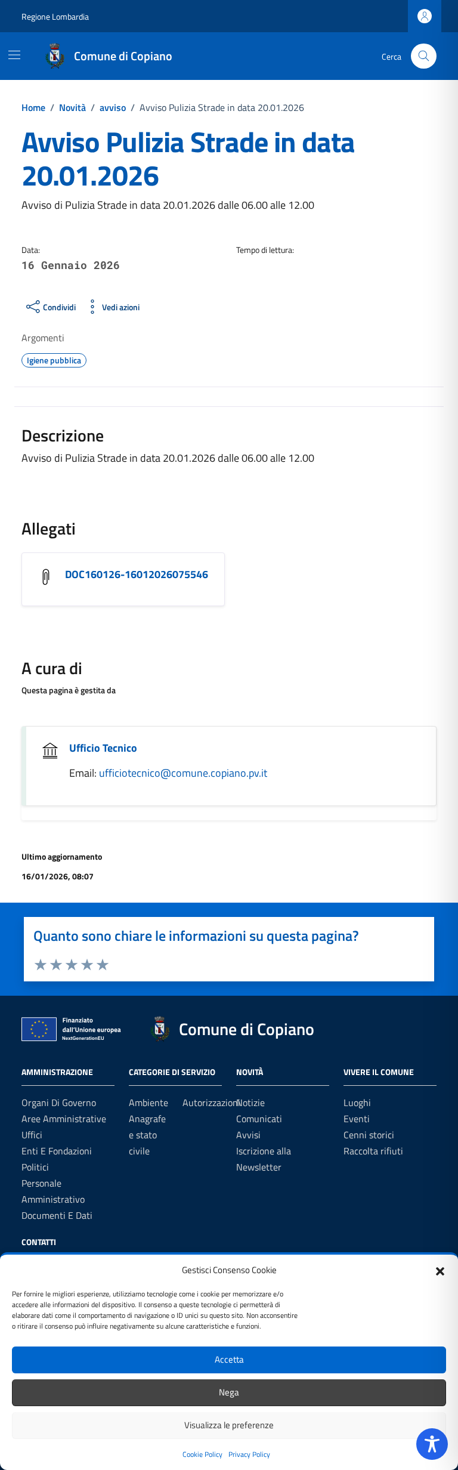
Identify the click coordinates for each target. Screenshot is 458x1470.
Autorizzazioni (211, 1102)
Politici (35, 1167)
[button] (440, 1270)
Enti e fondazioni (56, 1151)
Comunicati (259, 1118)
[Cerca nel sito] (424, 56)
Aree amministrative (63, 1118)
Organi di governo (58, 1102)
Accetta (229, 1359)
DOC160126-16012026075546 (136, 574)
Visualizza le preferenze (229, 1425)
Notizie (250, 1102)
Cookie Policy (202, 1454)
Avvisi (248, 1135)
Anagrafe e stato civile (147, 1134)
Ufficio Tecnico (103, 748)
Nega (229, 1392)
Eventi (357, 1118)
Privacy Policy (249, 1454)
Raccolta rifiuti (373, 1151)
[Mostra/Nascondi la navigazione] (14, 55)
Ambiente (148, 1102)
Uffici (31, 1135)
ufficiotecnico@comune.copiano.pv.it (183, 773)
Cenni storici (369, 1135)
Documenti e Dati (56, 1215)
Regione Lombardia (55, 16)
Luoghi (357, 1102)
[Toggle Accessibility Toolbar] (432, 1444)
